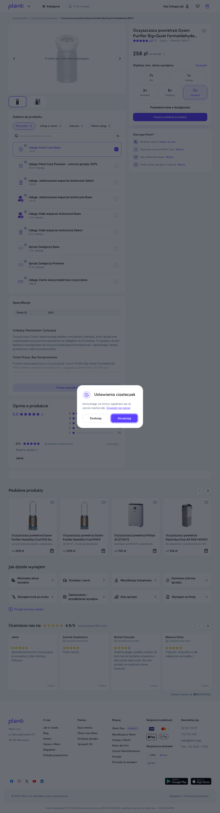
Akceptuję (124, 418)
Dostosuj (95, 418)
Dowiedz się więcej (118, 408)
